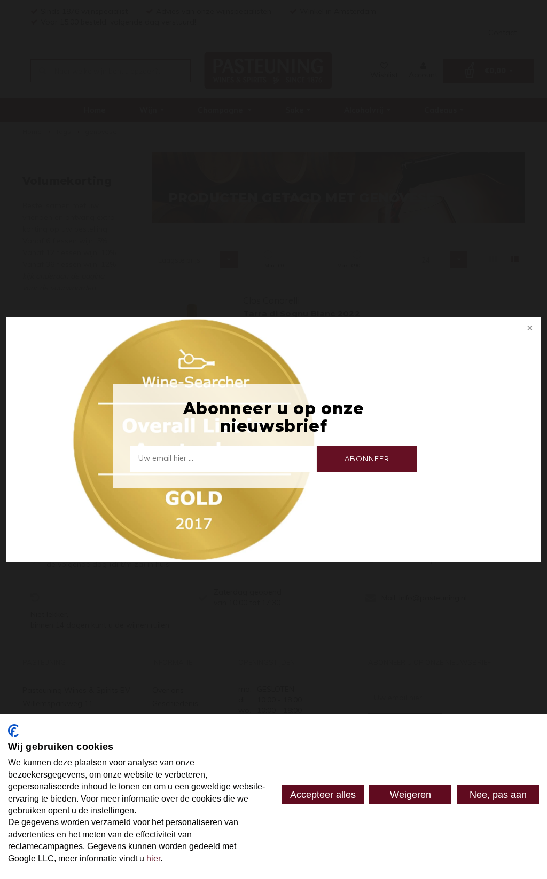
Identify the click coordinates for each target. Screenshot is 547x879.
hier (153, 858)
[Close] (529, 328)
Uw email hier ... (165, 458)
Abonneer (367, 458)
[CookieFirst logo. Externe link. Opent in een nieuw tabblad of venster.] (13, 730)
